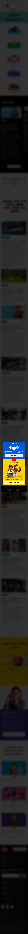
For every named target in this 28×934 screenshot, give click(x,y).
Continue (14, 455)
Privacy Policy (19, 490)
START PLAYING (14, 482)
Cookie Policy (11, 490)
